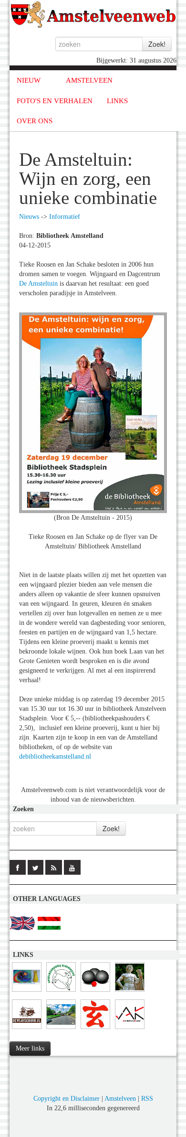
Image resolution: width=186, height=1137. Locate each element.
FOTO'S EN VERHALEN (55, 101)
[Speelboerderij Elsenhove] (61, 992)
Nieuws (29, 216)
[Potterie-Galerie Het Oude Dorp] (27, 992)
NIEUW (29, 80)
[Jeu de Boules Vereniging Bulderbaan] (95, 992)
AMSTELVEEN (89, 80)
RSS (147, 1098)
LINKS (117, 101)
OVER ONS (34, 121)
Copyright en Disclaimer (66, 1098)
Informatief (64, 216)
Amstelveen (120, 1098)
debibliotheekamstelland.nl (55, 756)
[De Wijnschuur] (27, 1029)
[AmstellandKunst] (130, 1029)
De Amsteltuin (38, 283)
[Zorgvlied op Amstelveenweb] (130, 992)
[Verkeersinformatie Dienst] (61, 1029)
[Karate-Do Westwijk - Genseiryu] (95, 1029)
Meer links (30, 1048)
